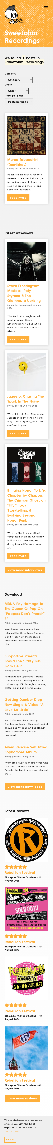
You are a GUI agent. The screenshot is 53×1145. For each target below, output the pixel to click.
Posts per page (14, 95)
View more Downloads (25, 786)
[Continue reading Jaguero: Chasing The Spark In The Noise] (26, 372)
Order (8, 84)
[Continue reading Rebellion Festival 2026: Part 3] (26, 909)
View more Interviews (25, 570)
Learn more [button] (12, 1131)
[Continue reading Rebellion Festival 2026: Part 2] (26, 978)
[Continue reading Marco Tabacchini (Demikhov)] (26, 135)
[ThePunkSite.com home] (14, 14)
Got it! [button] (10, 1139)
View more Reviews (22, 1098)
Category (10, 73)
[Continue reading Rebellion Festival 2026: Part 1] (26, 1048)
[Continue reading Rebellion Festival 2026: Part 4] (26, 840)
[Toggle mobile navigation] (46, 7)
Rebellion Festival (20, 873)
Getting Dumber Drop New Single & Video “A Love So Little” (24, 705)
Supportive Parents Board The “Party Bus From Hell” (22, 661)
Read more (18, 197)
